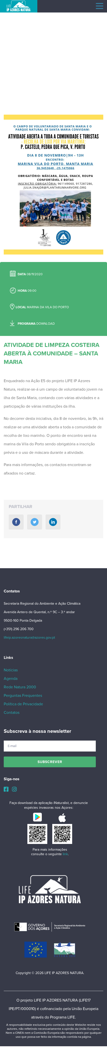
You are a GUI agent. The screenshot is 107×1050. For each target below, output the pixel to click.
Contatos (11, 712)
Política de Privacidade (23, 704)
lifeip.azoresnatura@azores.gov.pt (29, 637)
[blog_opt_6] (53, 185)
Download (45, 324)
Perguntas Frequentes (23, 695)
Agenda (10, 678)
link (65, 854)
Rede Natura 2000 (20, 687)
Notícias (11, 670)
